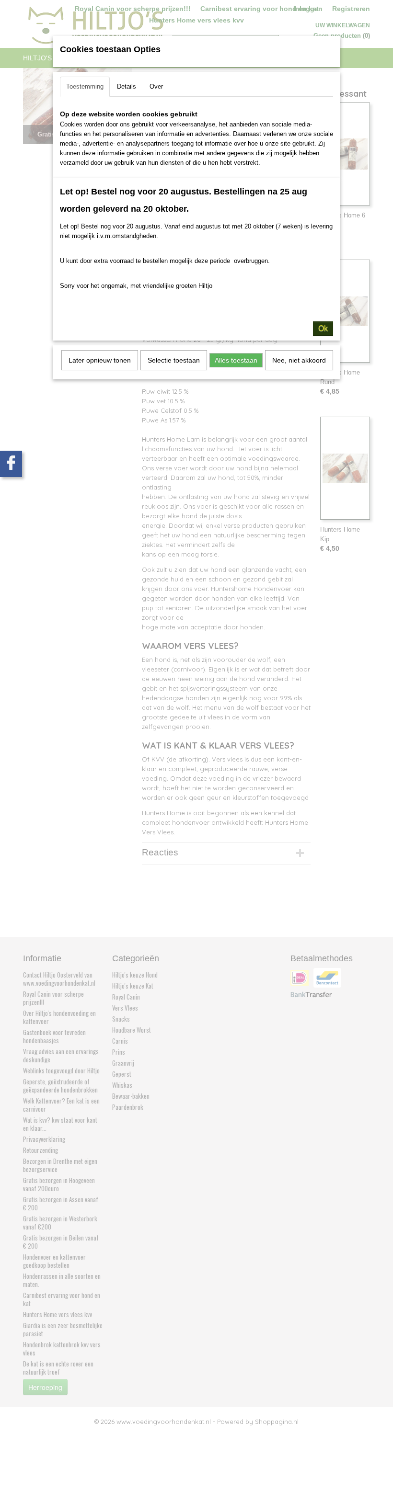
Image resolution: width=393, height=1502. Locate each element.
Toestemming (85, 86)
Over (156, 86)
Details (126, 86)
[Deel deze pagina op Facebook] (11, 464)
